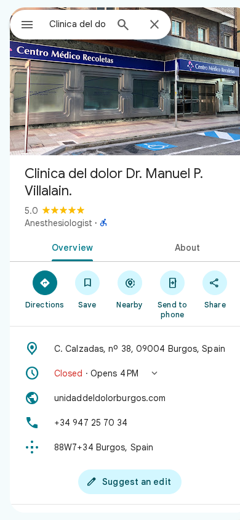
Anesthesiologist (58, 223)
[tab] (69, 246)
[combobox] (77, 24)
